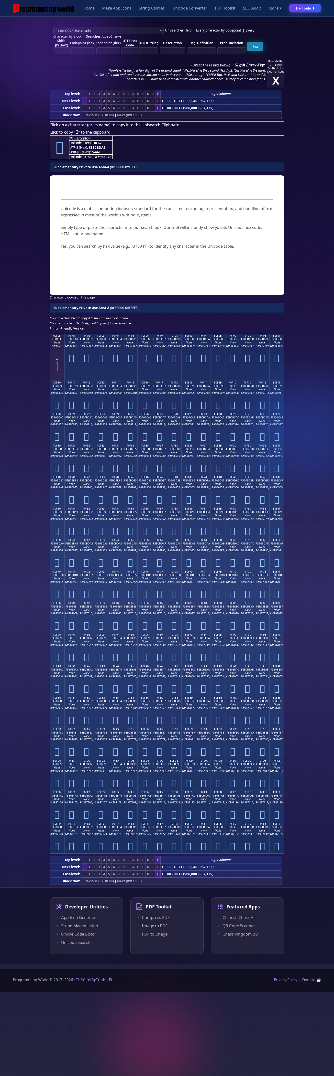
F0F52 (86, 508)
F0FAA (203, 666)
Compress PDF (156, 917)
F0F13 (101, 382)
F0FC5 (130, 729)
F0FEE (262, 792)
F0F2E (262, 414)
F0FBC (233, 697)
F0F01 (71, 335)
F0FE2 (86, 792)
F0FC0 (57, 729)
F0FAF (277, 666)
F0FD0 (57, 760)
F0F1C (232, 382)
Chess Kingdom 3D (240, 934)
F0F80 (57, 603)
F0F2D (247, 414)
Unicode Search (75, 942)
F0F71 (71, 571)
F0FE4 (115, 792)
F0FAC (233, 666)
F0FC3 (101, 729)
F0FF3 (101, 823)
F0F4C (232, 477)
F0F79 (188, 571)
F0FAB (218, 666)
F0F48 (174, 477)
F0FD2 (86, 760)
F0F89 (188, 603)
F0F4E (262, 477)
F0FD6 (145, 760)
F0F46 (145, 477)
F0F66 (145, 540)
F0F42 (86, 477)
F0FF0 (57, 823)
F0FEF (276, 792)
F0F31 (71, 445)
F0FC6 (145, 729)
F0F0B (218, 335)
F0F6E (262, 540)
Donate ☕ (311, 979)
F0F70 (57, 571)
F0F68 (174, 540)
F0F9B (218, 634)
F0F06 (145, 335)
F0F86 (145, 603)
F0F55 (130, 508)
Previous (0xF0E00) (98, 115)
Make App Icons (116, 8)
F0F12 (86, 382)
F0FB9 (189, 697)
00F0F (57, 335)
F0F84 (115, 603)
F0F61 (71, 540)
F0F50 (57, 508)
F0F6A (203, 540)
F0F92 (86, 634)
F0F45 (130, 477)
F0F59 (188, 508)
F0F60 (57, 540)
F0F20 (57, 414)
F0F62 (86, 540)
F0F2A (203, 414)
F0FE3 (101, 792)
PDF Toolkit (225, 8)
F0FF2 (86, 823)
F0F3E (262, 445)
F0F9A (203, 634)
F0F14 (115, 382)
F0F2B (218, 414)
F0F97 (159, 634)
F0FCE (262, 729)
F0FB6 (145, 697)
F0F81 (71, 603)
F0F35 (130, 445)
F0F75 (130, 571)
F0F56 (145, 508)
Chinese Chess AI (239, 917)
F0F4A (203, 477)
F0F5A (203, 508)
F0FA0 (57, 666)
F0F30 (57, 445)
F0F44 (115, 477)
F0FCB (218, 729)
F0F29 (188, 414)
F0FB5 (130, 697)
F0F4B (218, 477)
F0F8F (276, 603)
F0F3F (276, 445)
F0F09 (188, 335)
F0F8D (247, 603)
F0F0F (276, 335)
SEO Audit (252, 8)
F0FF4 (115, 823)
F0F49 (188, 477)
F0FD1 (72, 760)
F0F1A (203, 382)
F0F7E (262, 571)
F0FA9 (189, 666)
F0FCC (233, 729)
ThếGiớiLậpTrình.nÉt (94, 979)
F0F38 (174, 445)
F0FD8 (174, 760)
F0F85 (130, 603)
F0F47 (159, 477)
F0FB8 (174, 697)
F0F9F (276, 634)
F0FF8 (174, 823)
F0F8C (232, 603)
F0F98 (174, 634)
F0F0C (232, 335)
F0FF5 (130, 823)
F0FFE (262, 823)
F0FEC (232, 792)
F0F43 (101, 477)
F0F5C (232, 508)
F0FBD (248, 697)
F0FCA (203, 729)
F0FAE (262, 666)
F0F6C (232, 540)
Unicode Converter (189, 8)
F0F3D (247, 445)
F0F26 (145, 414)
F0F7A (203, 571)
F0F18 (174, 382)
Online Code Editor (78, 934)
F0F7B (218, 571)
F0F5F (276, 508)
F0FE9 (188, 792)
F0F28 (174, 414)
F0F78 (174, 571)
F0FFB (218, 823)
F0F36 (145, 445)
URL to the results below (210, 65)
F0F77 (159, 571)
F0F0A (203, 335)
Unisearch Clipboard (160, 125)
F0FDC (233, 760)
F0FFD (247, 823)
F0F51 (71, 508)
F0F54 (115, 508)
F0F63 (101, 540)
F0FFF (276, 823)
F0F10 (57, 382)
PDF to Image (154, 934)
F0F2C (232, 414)
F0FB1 (72, 697)
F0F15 (130, 382)
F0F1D (247, 382)
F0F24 (115, 414)
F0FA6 (145, 666)
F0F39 (188, 445)
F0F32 (86, 445)
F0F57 (159, 508)
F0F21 (71, 414)
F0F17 (159, 382)
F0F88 (174, 603)
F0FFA (203, 823)
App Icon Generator (79, 917)
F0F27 (159, 414)
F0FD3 (101, 760)
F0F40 (57, 477)
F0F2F (276, 414)
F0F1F (276, 382)
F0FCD (248, 729)
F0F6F (276, 540)
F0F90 (57, 634)
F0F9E (262, 634)
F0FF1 (71, 823)
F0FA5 (130, 666)
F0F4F (276, 477)
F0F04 (115, 335)
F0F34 (115, 445)
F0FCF (277, 729)
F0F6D (247, 540)
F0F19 (188, 382)
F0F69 (188, 540)
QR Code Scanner (239, 925)
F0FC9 (189, 729)
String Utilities (152, 8)
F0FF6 (145, 823)
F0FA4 (115, 666)
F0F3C (232, 445)
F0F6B (218, 540)
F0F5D (247, 508)
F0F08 (174, 335)
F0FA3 (101, 666)
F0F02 (86, 335)
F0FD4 (116, 760)
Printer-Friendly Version (67, 328)
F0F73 (101, 571)
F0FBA (203, 697)
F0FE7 (159, 792)
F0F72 (86, 571)
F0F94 (115, 634)
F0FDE (262, 760)
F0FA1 (72, 666)
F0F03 (101, 335)
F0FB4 (115, 697)
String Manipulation (79, 925)
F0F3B (218, 445)
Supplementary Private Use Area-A (81, 167)
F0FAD (248, 666)
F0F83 (101, 603)
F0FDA (204, 760)
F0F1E (262, 382)
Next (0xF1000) (129, 115)
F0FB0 (57, 697)
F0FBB (218, 697)
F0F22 (86, 414)
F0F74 (115, 571)
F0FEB (218, 792)
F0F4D (247, 477)
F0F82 (86, 603)
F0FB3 (101, 697)
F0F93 (101, 634)
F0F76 (145, 571)
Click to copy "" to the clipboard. (80, 132)
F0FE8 (174, 792)
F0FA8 (174, 666)
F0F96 (145, 634)
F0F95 (130, 634)
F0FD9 (189, 760)
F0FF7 (159, 823)
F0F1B (218, 382)
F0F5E (262, 508)
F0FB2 (86, 697)
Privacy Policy (285, 979)
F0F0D (247, 335)
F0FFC (232, 823)
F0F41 (71, 477)
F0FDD (247, 760)
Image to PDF (154, 925)
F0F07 (159, 335)
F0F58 (174, 508)
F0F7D (247, 571)
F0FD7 (159, 760)
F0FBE (262, 697)
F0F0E (262, 335)
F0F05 (130, 335)
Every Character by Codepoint (218, 30)
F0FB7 (159, 697)
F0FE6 (145, 792)
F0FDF (277, 760)
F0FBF (277, 697)
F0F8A (203, 603)
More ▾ (275, 8)
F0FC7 (159, 729)
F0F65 (130, 540)
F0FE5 (130, 792)
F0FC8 (174, 729)
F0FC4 (115, 729)
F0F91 (71, 634)
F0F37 (159, 445)
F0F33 (101, 445)
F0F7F (276, 571)
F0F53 (101, 508)
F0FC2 (86, 729)
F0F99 (188, 634)
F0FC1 (72, 729)
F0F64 (115, 540)
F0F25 (130, 414)
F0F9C (232, 634)
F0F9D (247, 634)
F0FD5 (130, 760)
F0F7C (232, 571)
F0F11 (71, 382)
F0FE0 (57, 792)
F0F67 (159, 540)
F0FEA (203, 792)
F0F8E (262, 603)
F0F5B (218, 508)
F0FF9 (188, 823)
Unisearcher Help (178, 30)
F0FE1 (71, 792)
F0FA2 (86, 666)
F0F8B (218, 603)
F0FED (247, 792)
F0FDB (218, 760)
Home (89, 8)
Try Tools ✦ (305, 8)
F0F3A (203, 445)
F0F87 (159, 603)
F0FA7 (159, 666)
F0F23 (101, 414)
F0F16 (145, 382)
